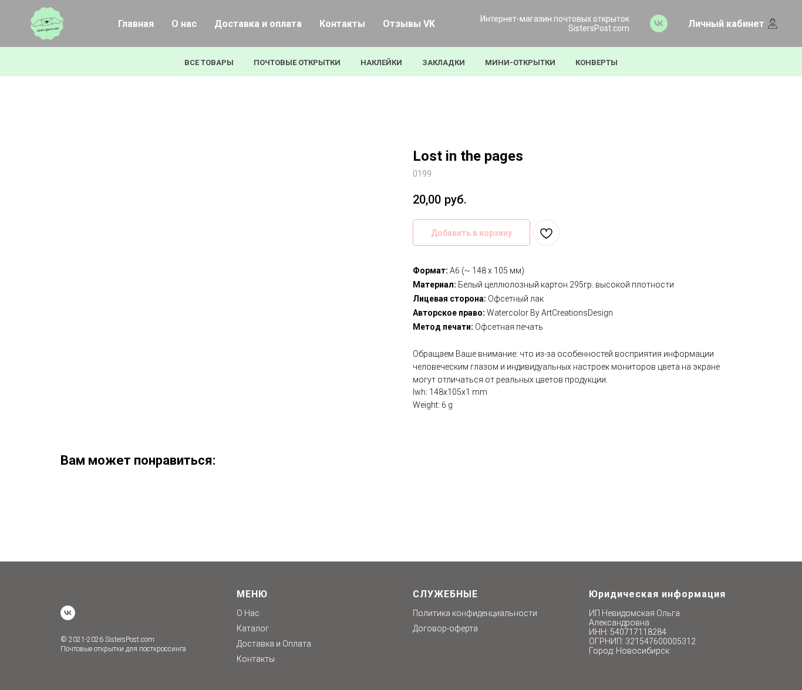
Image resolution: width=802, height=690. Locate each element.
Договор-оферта (445, 628)
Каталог (253, 628)
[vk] (659, 23)
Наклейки (381, 62)
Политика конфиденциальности (475, 613)
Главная (136, 23)
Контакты (342, 23)
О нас (184, 23)
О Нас (248, 613)
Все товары (209, 62)
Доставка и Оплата (274, 643)
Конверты (596, 62)
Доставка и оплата (258, 23)
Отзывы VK (409, 23)
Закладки (443, 62)
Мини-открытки (520, 62)
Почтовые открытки (297, 62)
